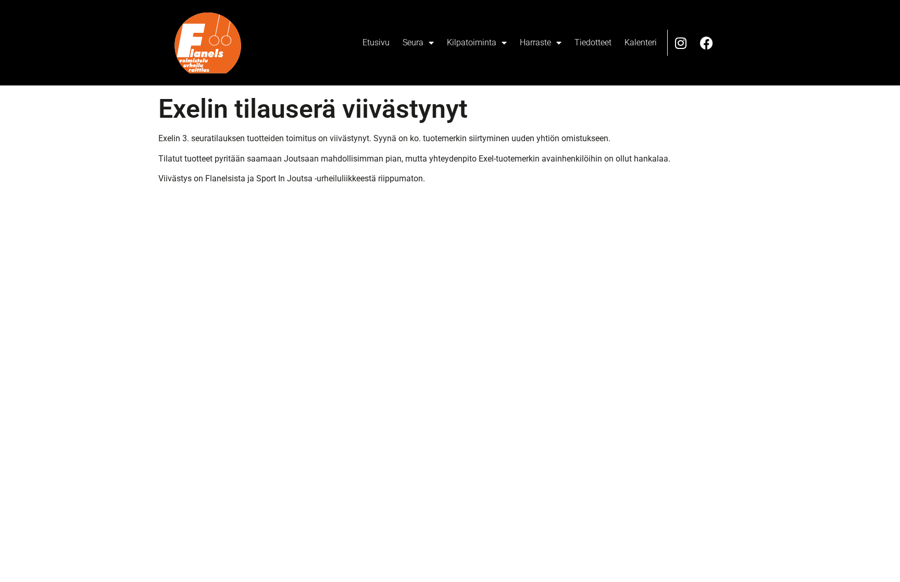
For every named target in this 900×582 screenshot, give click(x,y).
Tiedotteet (592, 42)
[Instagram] (681, 43)
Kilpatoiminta (471, 42)
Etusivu (376, 42)
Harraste (535, 42)
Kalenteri (640, 42)
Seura (413, 42)
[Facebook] (707, 43)
